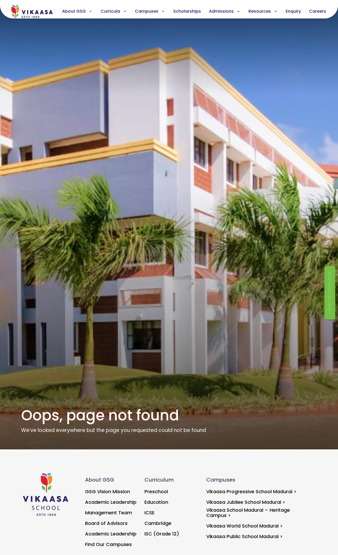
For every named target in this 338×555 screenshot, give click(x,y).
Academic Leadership (111, 502)
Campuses (146, 11)
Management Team (108, 512)
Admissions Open (329, 292)
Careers (317, 11)
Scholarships (187, 11)
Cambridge (157, 523)
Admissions (221, 11)
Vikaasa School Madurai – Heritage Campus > (248, 513)
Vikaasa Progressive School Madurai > (251, 491)
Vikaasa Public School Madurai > (244, 536)
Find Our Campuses (108, 544)
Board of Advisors (106, 523)
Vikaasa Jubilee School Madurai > (245, 502)
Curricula (110, 11)
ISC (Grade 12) (161, 533)
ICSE (149, 512)
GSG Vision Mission (107, 491)
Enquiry (293, 11)
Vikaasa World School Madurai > (244, 526)
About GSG (74, 11)
